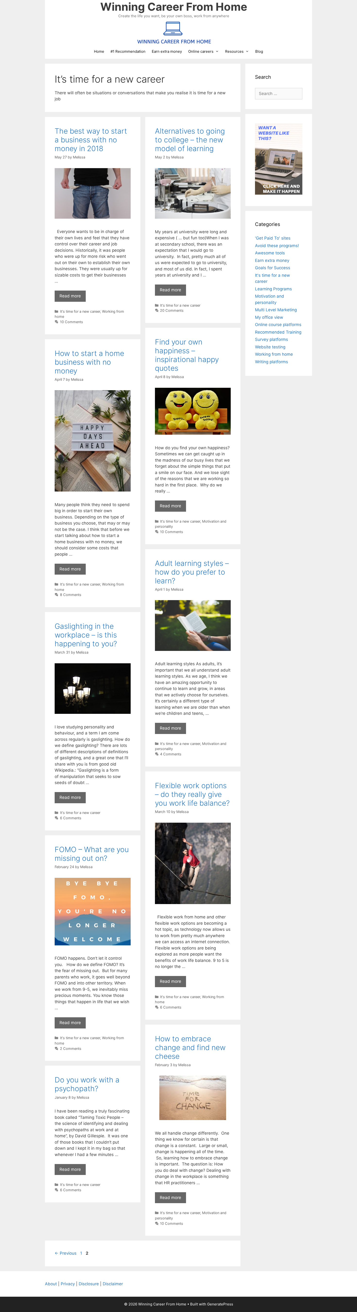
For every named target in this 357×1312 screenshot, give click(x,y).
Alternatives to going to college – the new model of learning (190, 140)
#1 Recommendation (127, 51)
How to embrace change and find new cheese (190, 1047)
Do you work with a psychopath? (87, 1084)
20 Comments (172, 310)
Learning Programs (273, 288)
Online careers (200, 51)
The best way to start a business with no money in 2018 (91, 140)
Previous (65, 1253)
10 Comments (71, 322)
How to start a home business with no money (89, 362)
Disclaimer (113, 1283)
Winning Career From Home (173, 6)
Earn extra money (167, 51)
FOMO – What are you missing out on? (92, 854)
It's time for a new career (80, 311)
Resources (234, 51)
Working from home (274, 354)
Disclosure (89, 1283)
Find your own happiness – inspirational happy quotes (187, 354)
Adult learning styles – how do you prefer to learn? (192, 572)
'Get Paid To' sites (272, 238)
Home (99, 51)
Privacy (68, 1283)
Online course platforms (278, 324)
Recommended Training (278, 332)
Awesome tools (270, 252)
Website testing (270, 347)
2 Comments (70, 1048)
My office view (269, 317)
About (51, 1283)
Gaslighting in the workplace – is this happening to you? (86, 635)
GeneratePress (220, 1304)
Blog (259, 51)
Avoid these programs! (277, 245)
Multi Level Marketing (276, 309)
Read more (70, 295)
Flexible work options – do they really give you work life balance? (192, 794)
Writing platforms (271, 361)
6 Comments (70, 818)
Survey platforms (271, 339)
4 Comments (170, 754)
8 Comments (70, 595)
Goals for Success (272, 267)
